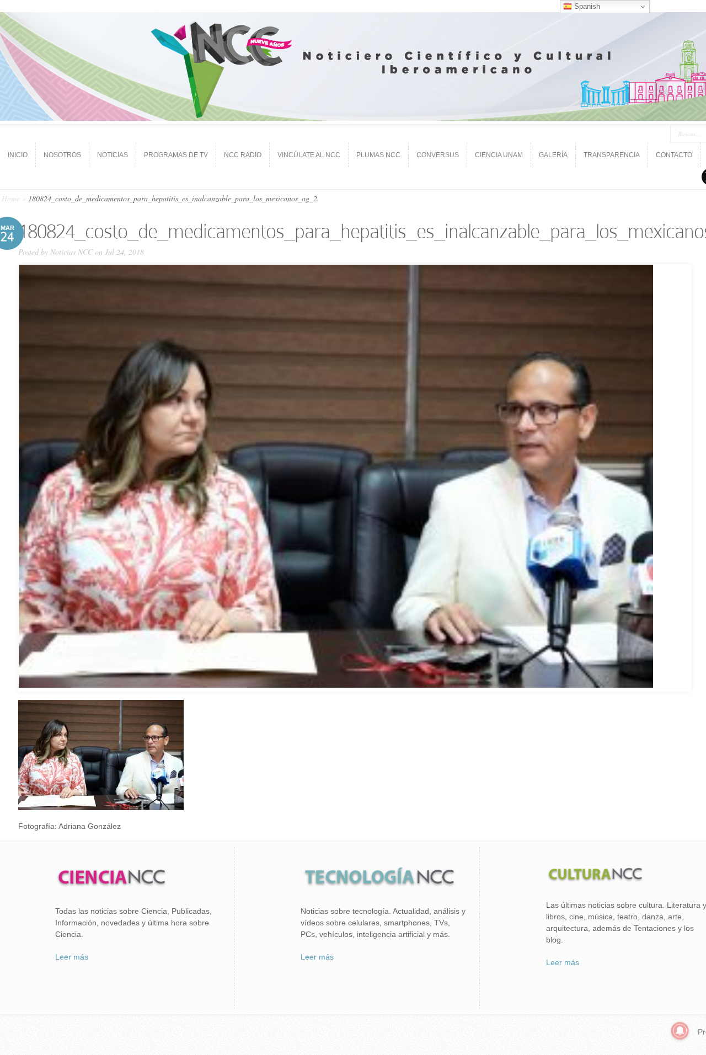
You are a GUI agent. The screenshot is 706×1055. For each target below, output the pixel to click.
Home (11, 198)
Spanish (586, 6)
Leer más (71, 956)
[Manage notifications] (680, 1031)
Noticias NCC (71, 252)
